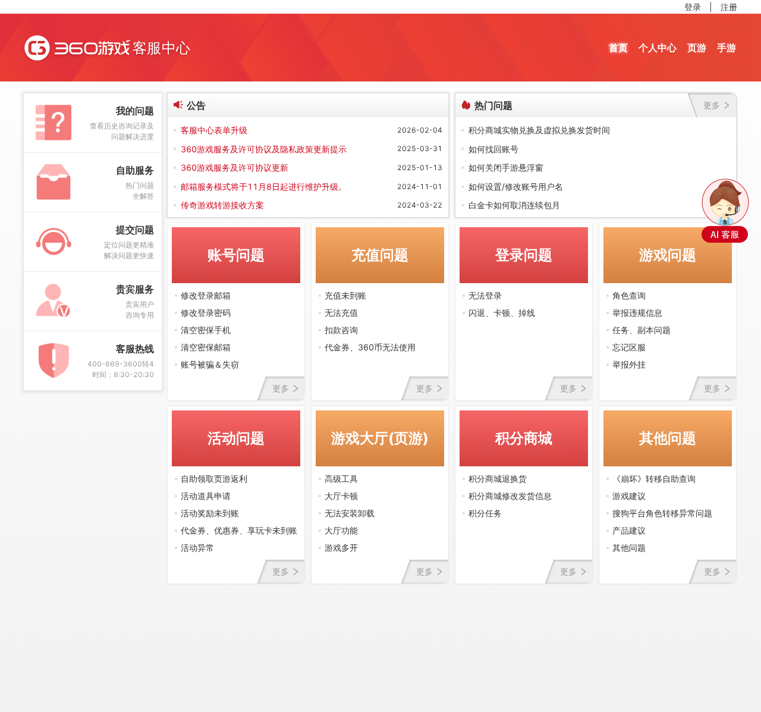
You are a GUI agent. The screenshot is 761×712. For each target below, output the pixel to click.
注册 (729, 7)
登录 (692, 7)
